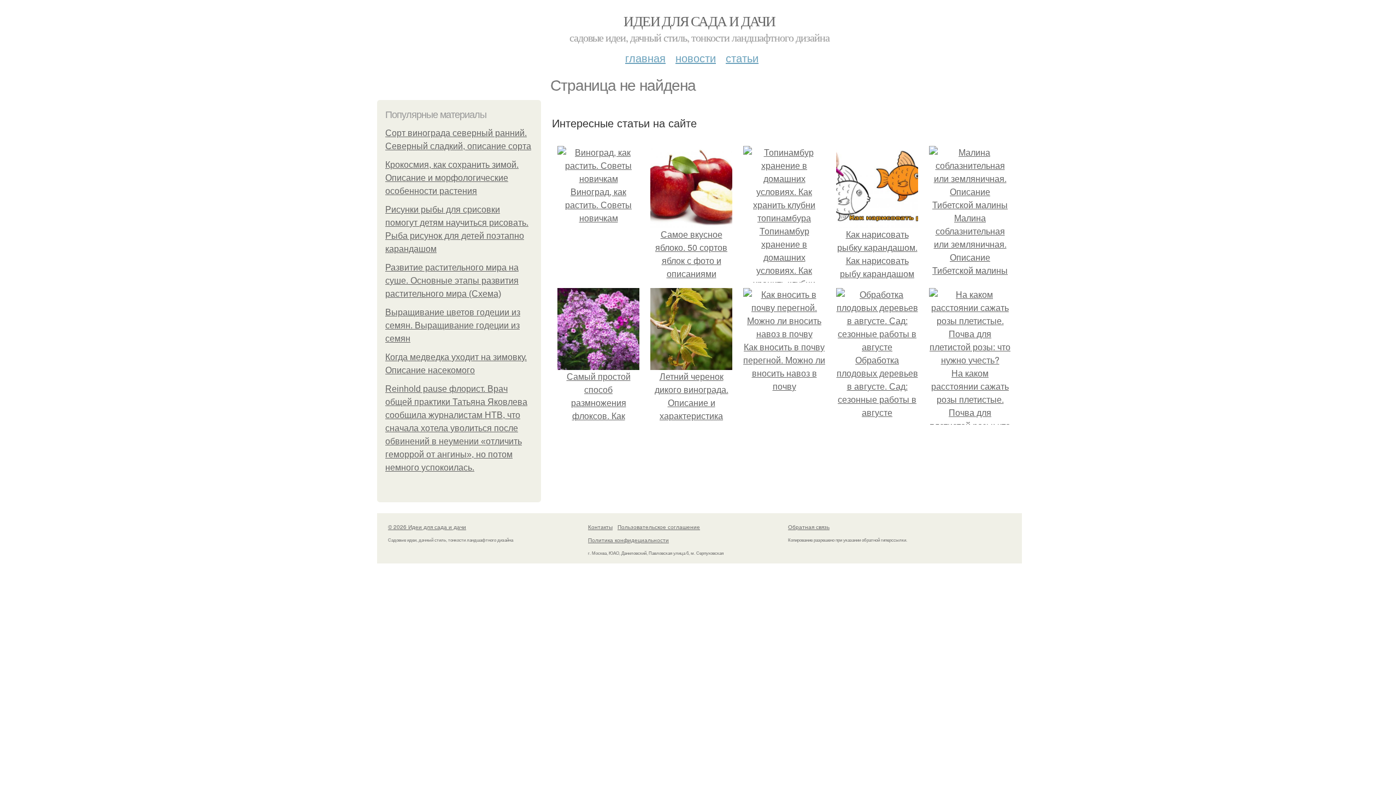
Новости (695, 58)
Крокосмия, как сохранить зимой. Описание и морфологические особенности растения (452, 178)
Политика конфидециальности (628, 540)
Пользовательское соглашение (659, 527)
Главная (645, 58)
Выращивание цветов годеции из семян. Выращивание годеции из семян (452, 325)
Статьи (742, 58)
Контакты (600, 527)
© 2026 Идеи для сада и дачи (427, 527)
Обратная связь (809, 527)
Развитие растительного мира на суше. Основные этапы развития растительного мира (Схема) (452, 280)
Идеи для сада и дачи (699, 20)
